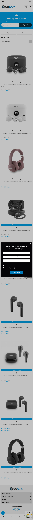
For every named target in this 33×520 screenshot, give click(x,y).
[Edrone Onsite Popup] (16, 260)
